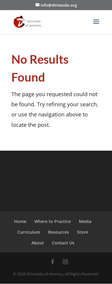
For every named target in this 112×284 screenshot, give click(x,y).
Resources (58, 232)
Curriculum (28, 232)
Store (82, 232)
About (37, 243)
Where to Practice (52, 221)
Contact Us (63, 243)
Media (85, 221)
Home (20, 221)
